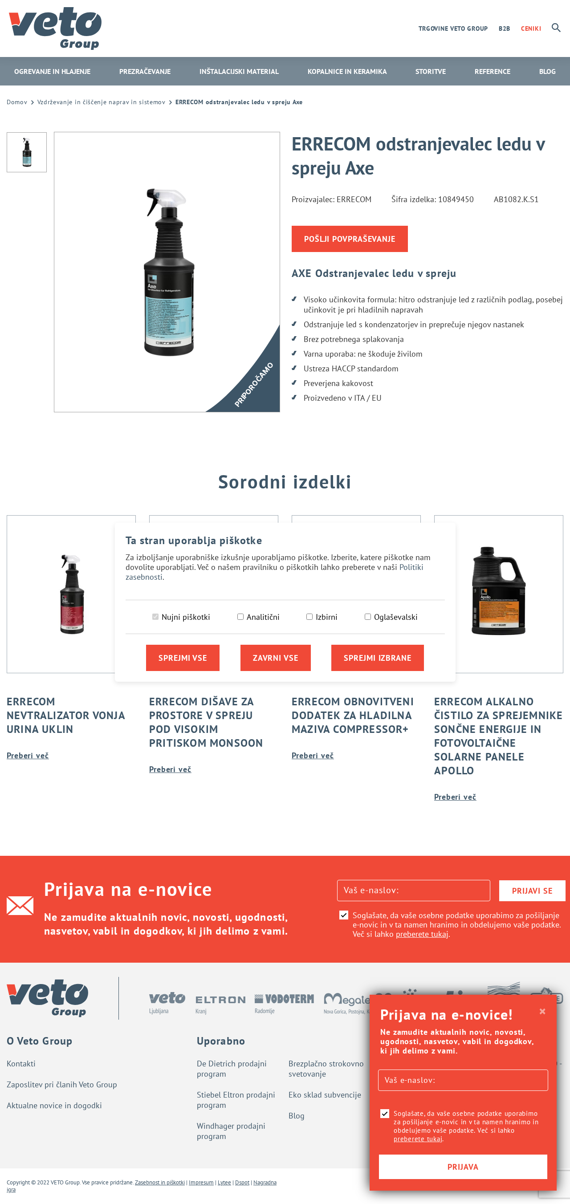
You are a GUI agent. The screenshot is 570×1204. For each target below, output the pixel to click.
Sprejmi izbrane (377, 658)
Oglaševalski (396, 617)
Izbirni (327, 617)
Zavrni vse (275, 658)
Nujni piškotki (186, 617)
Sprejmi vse (183, 658)
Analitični (263, 617)
